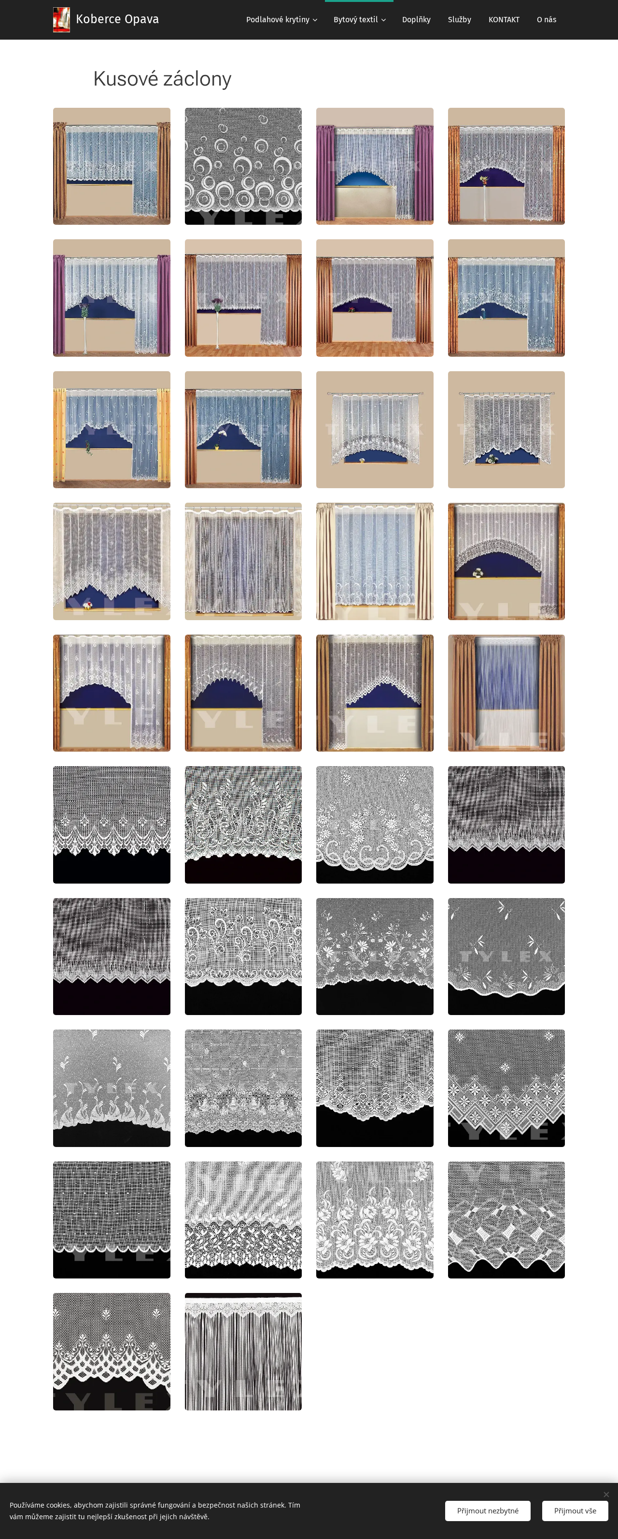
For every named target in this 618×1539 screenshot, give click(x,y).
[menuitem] (281, 20)
